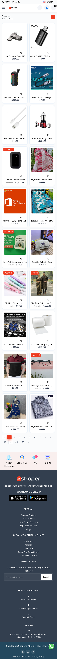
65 (23, 442)
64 (16, 442)
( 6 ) (20, 299)
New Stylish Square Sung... (42, 385)
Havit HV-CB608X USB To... (15, 138)
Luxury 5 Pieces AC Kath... (42, 221)
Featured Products (28, 515)
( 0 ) (20, 52)
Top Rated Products (28, 525)
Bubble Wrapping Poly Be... (42, 344)
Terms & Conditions (21, 656)
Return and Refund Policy (28, 552)
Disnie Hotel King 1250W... (42, 138)
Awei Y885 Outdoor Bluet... (14, 97)
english (50, 2)
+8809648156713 (12, 2)
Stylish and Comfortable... (42, 179)
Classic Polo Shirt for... (14, 385)
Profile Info (28, 541)
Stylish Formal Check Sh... (42, 426)
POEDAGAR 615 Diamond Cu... (15, 344)
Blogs (28, 529)
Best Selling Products (28, 522)
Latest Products (28, 518)
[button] (18, 498)
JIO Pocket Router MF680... (15, 179)
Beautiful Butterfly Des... (42, 262)
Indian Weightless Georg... (15, 426)
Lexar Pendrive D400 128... (15, 56)
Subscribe (46, 577)
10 (5, 442)
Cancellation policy (29, 555)
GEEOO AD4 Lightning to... (42, 97)
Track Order (28, 548)
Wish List (28, 545)
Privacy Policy (38, 656)
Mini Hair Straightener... (15, 303)
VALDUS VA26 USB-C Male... (42, 56)
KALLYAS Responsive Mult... (15, 262)
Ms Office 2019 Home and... (15, 221)
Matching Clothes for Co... (42, 303)
